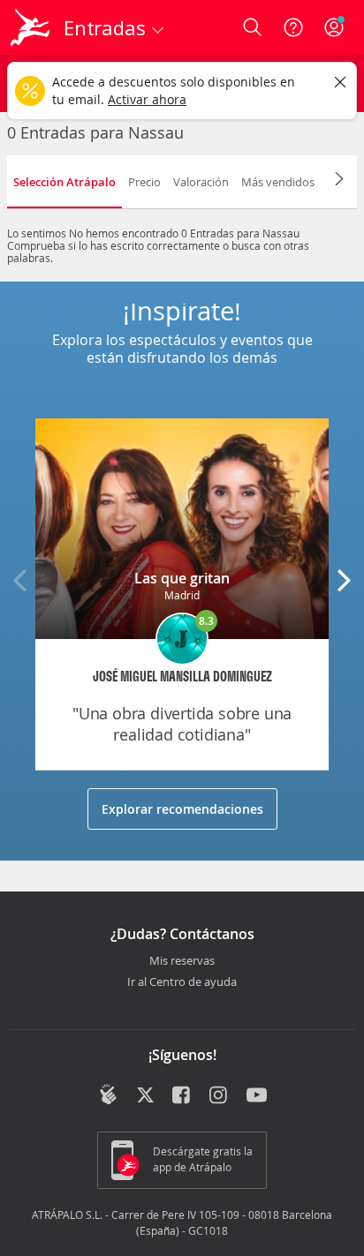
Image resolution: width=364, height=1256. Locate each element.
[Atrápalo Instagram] (219, 1096)
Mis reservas (182, 961)
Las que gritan (182, 578)
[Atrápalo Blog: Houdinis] (108, 1094)
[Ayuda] (293, 27)
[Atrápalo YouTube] (256, 1096)
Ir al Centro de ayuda (182, 982)
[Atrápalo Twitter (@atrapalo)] (145, 1096)
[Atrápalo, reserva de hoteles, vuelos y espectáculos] (30, 27)
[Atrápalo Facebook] (182, 1096)
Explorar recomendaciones (182, 809)
